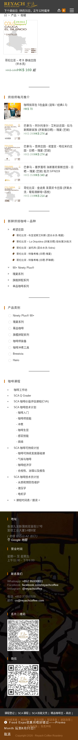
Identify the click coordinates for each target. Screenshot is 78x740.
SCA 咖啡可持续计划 (26, 447)
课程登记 (10, 713)
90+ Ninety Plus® (23, 267)
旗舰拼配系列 (21, 280)
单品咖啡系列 (21, 286)
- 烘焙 (19, 441)
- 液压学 (21, 488)
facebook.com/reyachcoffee (40, 585)
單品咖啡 (18, 328)
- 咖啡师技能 (23, 418)
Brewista (18, 353)
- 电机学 (21, 493)
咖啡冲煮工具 (21, 347)
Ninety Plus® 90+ (23, 315)
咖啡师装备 (19, 341)
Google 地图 (18, 540)
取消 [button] (7, 734)
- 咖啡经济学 (23, 464)
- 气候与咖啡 (23, 459)
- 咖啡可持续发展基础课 (30, 453)
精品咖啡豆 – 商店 (61, 713)
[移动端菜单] (70, 10)
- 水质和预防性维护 (28, 482)
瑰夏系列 (18, 273)
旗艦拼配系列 (21, 334)
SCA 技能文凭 (39, 713)
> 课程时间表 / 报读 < (27, 500)
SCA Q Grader (22, 395)
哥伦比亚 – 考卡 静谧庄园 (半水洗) (20, 62)
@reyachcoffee (32, 588)
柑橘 (23, 15)
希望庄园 (18, 229)
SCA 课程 (23, 713)
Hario (16, 360)
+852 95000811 (32, 581)
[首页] (5, 15)
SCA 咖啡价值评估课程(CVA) (31, 401)
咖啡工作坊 (20, 389)
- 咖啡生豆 (22, 430)
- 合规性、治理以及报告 (30, 470)
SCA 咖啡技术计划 (25, 407)
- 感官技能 (22, 435)
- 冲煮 (19, 424)
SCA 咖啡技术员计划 (26, 476)
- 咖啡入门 (22, 412)
